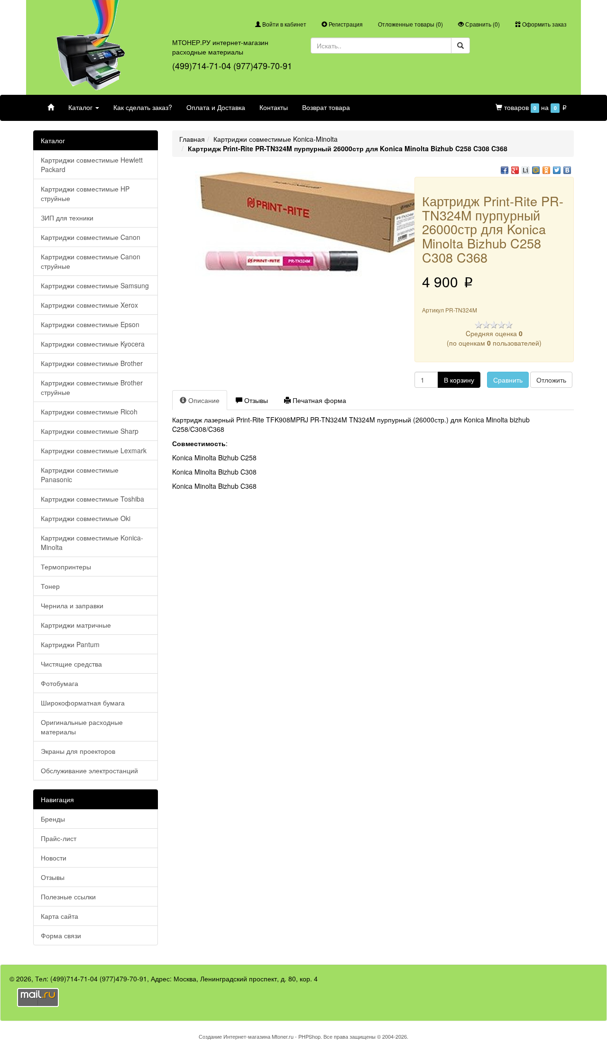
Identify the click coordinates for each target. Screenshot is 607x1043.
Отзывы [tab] (255, 400)
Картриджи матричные (76, 625)
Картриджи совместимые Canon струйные (90, 261)
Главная (192, 139)
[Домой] (50, 107)
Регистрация (345, 24)
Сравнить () (482, 24)
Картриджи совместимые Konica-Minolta (92, 542)
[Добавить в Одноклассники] (546, 170)
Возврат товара (326, 107)
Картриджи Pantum (70, 644)
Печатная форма (318, 400)
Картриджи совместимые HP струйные (85, 193)
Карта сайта (59, 916)
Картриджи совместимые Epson (90, 324)
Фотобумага (59, 683)
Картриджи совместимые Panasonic (80, 474)
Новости (53, 857)
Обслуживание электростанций (89, 770)
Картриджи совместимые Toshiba (92, 498)
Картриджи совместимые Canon (90, 237)
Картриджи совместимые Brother (92, 363)
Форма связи (61, 935)
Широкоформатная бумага (83, 702)
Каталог (81, 107)
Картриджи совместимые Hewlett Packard (92, 164)
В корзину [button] (459, 379)
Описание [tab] (203, 400)
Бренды (53, 818)
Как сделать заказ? (142, 107)
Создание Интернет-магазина (234, 1036)
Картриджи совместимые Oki (85, 518)
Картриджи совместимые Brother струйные (92, 387)
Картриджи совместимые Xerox (89, 305)
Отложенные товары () (410, 24)
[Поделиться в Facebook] (504, 170)
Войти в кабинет (283, 24)
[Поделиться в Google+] (515, 170)
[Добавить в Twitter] (557, 170)
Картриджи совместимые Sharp (89, 431)
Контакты (273, 107)
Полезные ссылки (68, 896)
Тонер (50, 586)
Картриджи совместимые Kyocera (93, 343)
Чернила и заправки (72, 605)
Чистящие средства (71, 663)
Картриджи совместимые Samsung (95, 285)
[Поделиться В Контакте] (567, 170)
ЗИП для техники (67, 217)
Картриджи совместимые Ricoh (89, 411)
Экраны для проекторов (78, 751)
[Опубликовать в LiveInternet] (525, 170)
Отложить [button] (551, 379)
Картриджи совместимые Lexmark (94, 450)
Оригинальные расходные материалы (82, 726)
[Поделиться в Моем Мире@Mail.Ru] (536, 170)
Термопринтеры (66, 566)
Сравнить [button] (508, 379)
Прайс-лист (58, 838)
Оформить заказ (544, 24)
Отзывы (52, 877)
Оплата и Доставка (215, 107)
